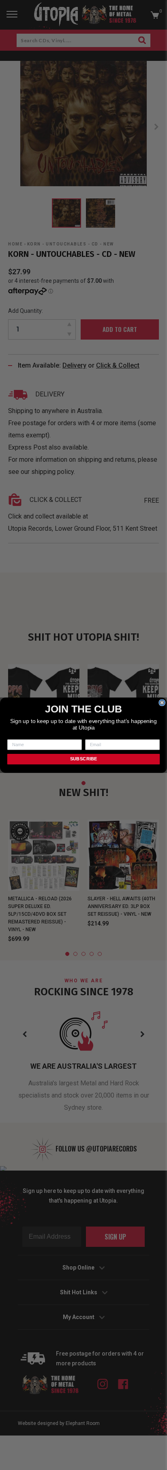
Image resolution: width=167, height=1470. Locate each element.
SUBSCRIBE (83, 758)
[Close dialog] (162, 702)
